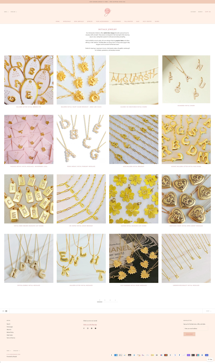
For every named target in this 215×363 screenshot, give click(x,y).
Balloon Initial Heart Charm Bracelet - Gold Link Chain (81, 107)
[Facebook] (83, 328)
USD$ (5, 11)
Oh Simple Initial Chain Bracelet (81, 226)
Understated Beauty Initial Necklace (186, 285)
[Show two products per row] (3, 311)
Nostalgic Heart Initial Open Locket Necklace (186, 226)
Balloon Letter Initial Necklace (81, 285)
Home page (10, 327)
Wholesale (67, 21)
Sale (137, 21)
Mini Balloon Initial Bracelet (133, 166)
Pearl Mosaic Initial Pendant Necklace (81, 166)
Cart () (208, 12)
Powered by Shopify (12, 356)
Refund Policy (10, 332)
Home (58, 21)
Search (200, 12)
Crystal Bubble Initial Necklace (28, 285)
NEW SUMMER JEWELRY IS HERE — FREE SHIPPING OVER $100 (107, 1)
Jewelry (90, 21)
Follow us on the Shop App (90, 324)
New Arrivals (79, 21)
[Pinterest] (91, 328)
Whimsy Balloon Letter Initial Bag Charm (186, 166)
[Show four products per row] (6, 311)
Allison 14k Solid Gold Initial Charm (134, 107)
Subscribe (189, 334)
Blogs (157, 21)
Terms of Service (11, 338)
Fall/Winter (128, 21)
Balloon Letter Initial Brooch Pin (29, 107)
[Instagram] (87, 328)
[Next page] (115, 300)
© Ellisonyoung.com (13, 354)
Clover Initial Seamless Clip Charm (133, 226)
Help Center (147, 21)
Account (193, 12)
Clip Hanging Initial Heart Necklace (134, 285)
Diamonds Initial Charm (186, 105)
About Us (9, 329)
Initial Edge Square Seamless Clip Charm (29, 226)
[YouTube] (95, 328)
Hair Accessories (102, 21)
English (13, 11)
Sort (208, 311)
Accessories (116, 21)
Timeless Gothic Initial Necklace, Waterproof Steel (28, 166)
